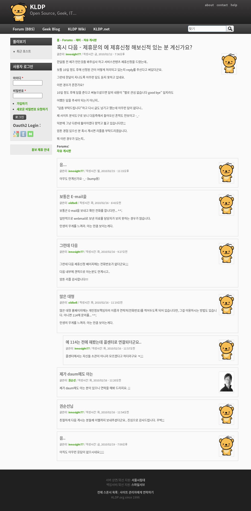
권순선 (72, 380)
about (209, 5)
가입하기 (22, 103)
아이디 (18, 78)
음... (63, 164)
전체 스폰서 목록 (107, 492)
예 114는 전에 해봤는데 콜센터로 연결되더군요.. (103, 342)
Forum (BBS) (24, 28)
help (234, 5)
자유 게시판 (90, 40)
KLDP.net (101, 28)
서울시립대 (138, 480)
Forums (67, 40)
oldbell (72, 203)
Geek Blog (51, 28)
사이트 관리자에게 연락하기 (137, 492)
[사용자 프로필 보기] (229, 72)
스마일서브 (138, 485)
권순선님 (66, 406)
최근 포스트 (24, 51)
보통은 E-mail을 (73, 196)
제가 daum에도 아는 (76, 374)
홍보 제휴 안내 (40, 150)
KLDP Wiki (77, 28)
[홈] (18, 12)
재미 (78, 40)
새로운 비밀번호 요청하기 (32, 109)
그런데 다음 (69, 245)
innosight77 (73, 54)
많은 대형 (67, 296)
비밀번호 (19, 91)
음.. (62, 438)
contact (222, 5)
